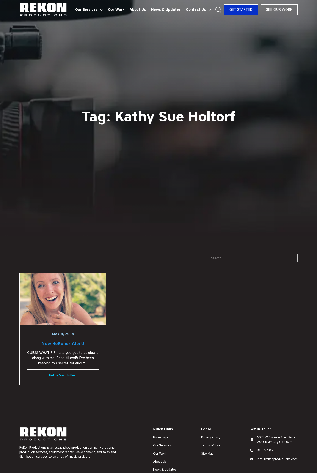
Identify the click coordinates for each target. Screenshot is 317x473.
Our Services (162, 445)
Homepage (160, 437)
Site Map (207, 454)
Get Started (241, 10)
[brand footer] (43, 434)
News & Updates (166, 10)
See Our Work (279, 10)
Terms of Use (210, 445)
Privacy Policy (210, 437)
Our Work (116, 10)
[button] (89, 10)
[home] (43, 10)
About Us (138, 10)
